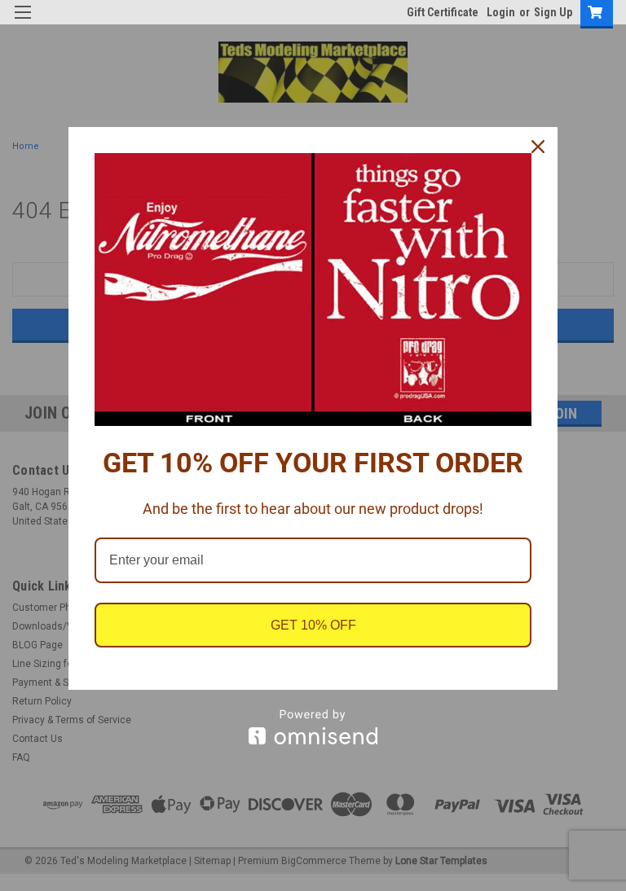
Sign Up (553, 12)
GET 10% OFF (313, 625)
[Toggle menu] (22, 22)
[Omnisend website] (313, 727)
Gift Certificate (442, 12)
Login (501, 12)
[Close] (538, 146)
